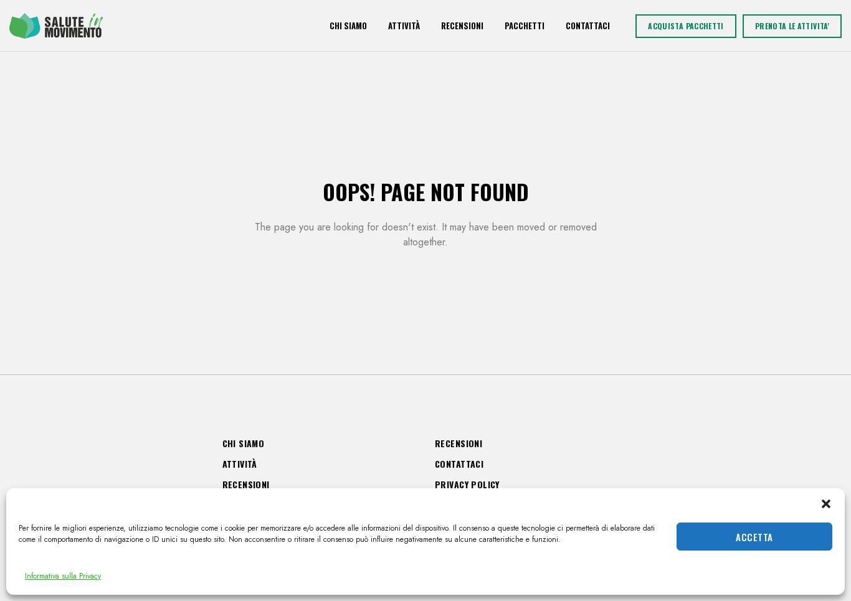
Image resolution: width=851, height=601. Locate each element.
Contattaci (588, 25)
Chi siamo (348, 25)
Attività (404, 25)
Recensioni (462, 25)
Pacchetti (524, 25)
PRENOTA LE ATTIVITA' (792, 26)
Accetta (754, 537)
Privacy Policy (467, 484)
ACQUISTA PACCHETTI (685, 26)
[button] (826, 504)
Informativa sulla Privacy (63, 576)
